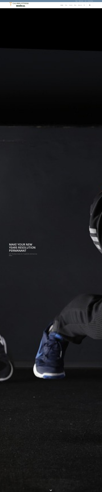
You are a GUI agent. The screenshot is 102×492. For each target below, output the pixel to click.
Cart (85, 1)
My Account (81, 1)
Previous (3, 250)
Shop (76, 1)
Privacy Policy (90, 1)
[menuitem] (62, 5)
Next (99, 250)
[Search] (84, 5)
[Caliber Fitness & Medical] (19, 5)
